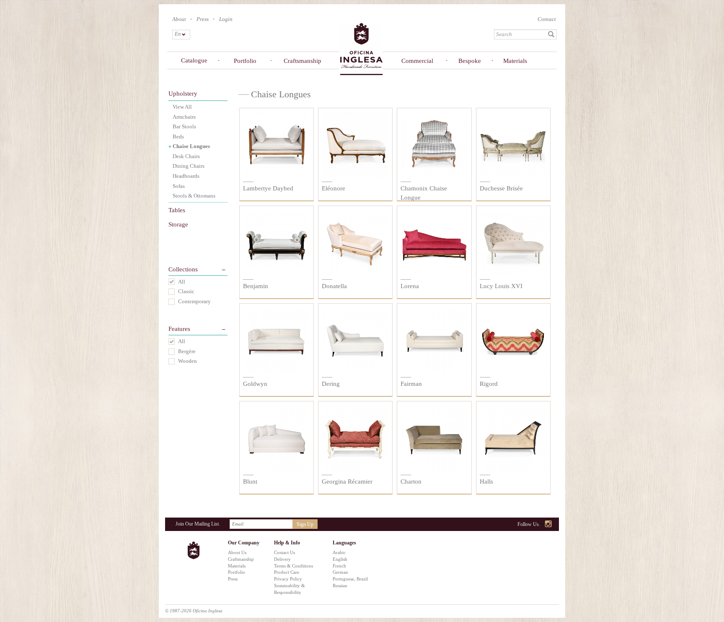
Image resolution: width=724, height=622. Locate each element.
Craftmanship (241, 559)
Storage (178, 224)
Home (361, 48)
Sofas (179, 186)
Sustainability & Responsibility (289, 589)
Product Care (286, 572)
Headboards (186, 176)
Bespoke (469, 60)
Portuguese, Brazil (350, 578)
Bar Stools (184, 126)
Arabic (339, 552)
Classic (186, 291)
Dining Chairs (188, 166)
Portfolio (245, 60)
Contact (547, 19)
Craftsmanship (301, 60)
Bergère (187, 351)
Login (226, 19)
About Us (237, 552)
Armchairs (184, 117)
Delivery (282, 559)
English (340, 559)
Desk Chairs (186, 156)
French (339, 565)
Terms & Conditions (293, 565)
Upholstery (182, 93)
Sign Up (305, 524)
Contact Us (284, 552)
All (181, 281)
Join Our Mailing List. (198, 524)
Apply (551, 34)
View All (182, 107)
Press (203, 19)
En (177, 34)
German (340, 572)
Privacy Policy (288, 578)
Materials (515, 60)
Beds (178, 136)
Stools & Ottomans (194, 196)
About (179, 19)
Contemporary (194, 301)
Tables (176, 210)
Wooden (187, 361)
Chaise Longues (191, 146)
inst (549, 524)
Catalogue (194, 60)
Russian (340, 585)
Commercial (417, 60)
